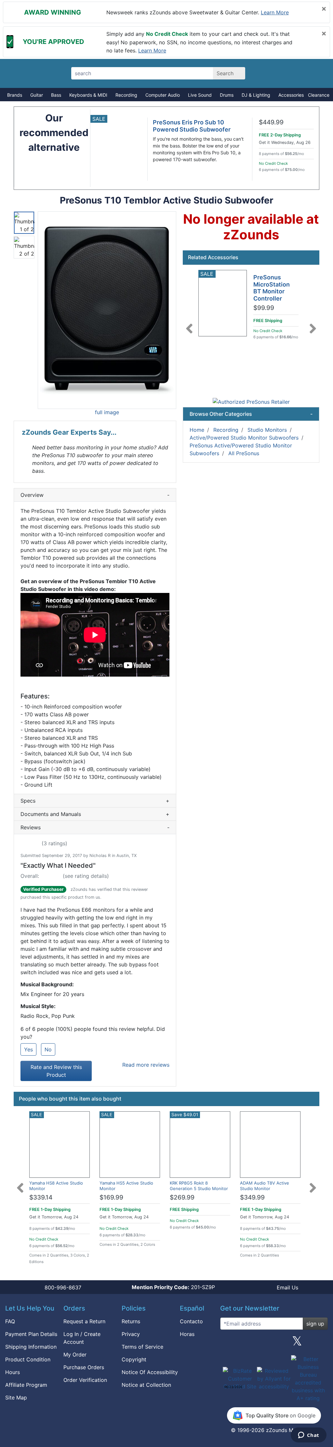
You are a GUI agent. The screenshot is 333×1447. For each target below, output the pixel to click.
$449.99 (271, 122)
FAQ (10, 1321)
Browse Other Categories (251, 413)
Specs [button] (94, 800)
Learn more (275, 12)
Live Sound (200, 95)
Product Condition (27, 1359)
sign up (315, 1323)
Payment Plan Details (31, 1334)
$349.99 (252, 1197)
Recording (126, 95)
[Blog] (228, 1343)
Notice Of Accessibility (150, 1372)
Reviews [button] (94, 827)
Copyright (134, 1359)
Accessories (291, 95)
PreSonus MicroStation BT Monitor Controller (271, 288)
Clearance (318, 95)
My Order (75, 1354)
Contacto (191, 1321)
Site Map (16, 1397)
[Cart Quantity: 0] (269, 73)
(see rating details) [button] (86, 876)
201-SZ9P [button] (173, 1287)
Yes (28, 1049)
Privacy (131, 1334)
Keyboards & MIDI (88, 95)
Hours (12, 1372)
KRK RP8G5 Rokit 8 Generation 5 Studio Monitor (199, 1185)
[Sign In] (292, 73)
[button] (107, 310)
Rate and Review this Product (56, 1071)
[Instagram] (274, 1343)
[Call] (315, 73)
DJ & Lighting (256, 95)
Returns (131, 1321)
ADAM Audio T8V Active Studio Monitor (264, 1185)
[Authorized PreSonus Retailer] (251, 401)
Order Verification (85, 1380)
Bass (56, 95)
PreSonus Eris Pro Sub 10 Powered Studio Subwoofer (192, 126)
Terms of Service (142, 1346)
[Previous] (189, 324)
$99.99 (263, 308)
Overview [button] (94, 495)
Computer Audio (162, 95)
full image (107, 412)
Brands (14, 95)
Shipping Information (31, 1346)
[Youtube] (320, 1343)
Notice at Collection (146, 1385)
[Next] (312, 324)
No (48, 1049)
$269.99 (182, 1197)
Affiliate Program (26, 1385)
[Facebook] (251, 1343)
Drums (226, 95)
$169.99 (111, 1197)
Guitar (36, 95)
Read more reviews (145, 1064)
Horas (187, 1334)
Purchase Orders (83, 1367)
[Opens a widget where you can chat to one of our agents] (308, 1435)
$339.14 (40, 1197)
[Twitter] (297, 1343)
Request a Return (84, 1321)
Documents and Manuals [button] (94, 814)
